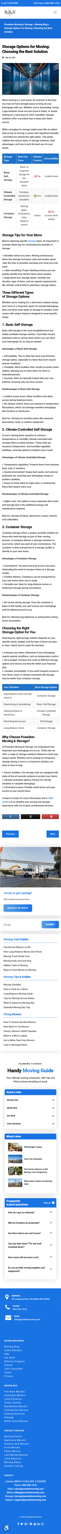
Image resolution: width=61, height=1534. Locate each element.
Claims (8, 1365)
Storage (9, 1417)
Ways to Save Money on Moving (20, 970)
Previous (10, 834)
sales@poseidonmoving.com (29, 1488)
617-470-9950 (10, 3)
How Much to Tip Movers (16, 1026)
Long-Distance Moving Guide (18, 993)
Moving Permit (13, 1436)
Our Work (11, 1116)
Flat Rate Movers (14, 1391)
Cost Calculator (14, 1124)
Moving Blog (11, 1346)
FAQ (6, 1354)
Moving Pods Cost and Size (17, 960)
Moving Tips (12, 1100)
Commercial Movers (16, 1410)
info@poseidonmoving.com (27, 1319)
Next (52, 834)
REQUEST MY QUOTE (18, 908)
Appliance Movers (15, 1440)
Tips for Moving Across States (19, 998)
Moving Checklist (12, 984)
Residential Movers (15, 1406)
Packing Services (14, 1413)
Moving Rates (12, 1462)
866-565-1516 (52, 3)
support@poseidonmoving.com (30, 1500)
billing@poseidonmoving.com (29, 1492)
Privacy (8, 1376)
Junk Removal (12, 1458)
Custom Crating (13, 1466)
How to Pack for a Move (16, 989)
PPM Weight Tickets (33, 1147)
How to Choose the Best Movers (20, 1022)
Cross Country (12, 1402)
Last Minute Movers (16, 1455)
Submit (50, 924)
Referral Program (14, 1361)
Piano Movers (12, 1451)
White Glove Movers (16, 1421)
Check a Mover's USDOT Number (20, 1031)
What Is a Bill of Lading (15, 1035)
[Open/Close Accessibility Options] (6, 1527)
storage (32, 241)
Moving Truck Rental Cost (17, 956)
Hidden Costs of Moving (16, 965)
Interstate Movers (14, 1395)
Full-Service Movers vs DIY (17, 947)
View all (47, 1203)
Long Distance (13, 1399)
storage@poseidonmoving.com (30, 1496)
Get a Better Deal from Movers (19, 1040)
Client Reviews (13, 1350)
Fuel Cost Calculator (33, 1159)
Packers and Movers (16, 1443)
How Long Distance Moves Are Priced (23, 951)
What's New (12, 1108)
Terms (8, 1372)
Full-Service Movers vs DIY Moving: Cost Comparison (36, 1170)
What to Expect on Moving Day (19, 1002)
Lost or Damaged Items (15, 1044)
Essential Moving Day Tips (17, 1007)
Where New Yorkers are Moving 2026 (38, 1182)
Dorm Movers (12, 1447)
